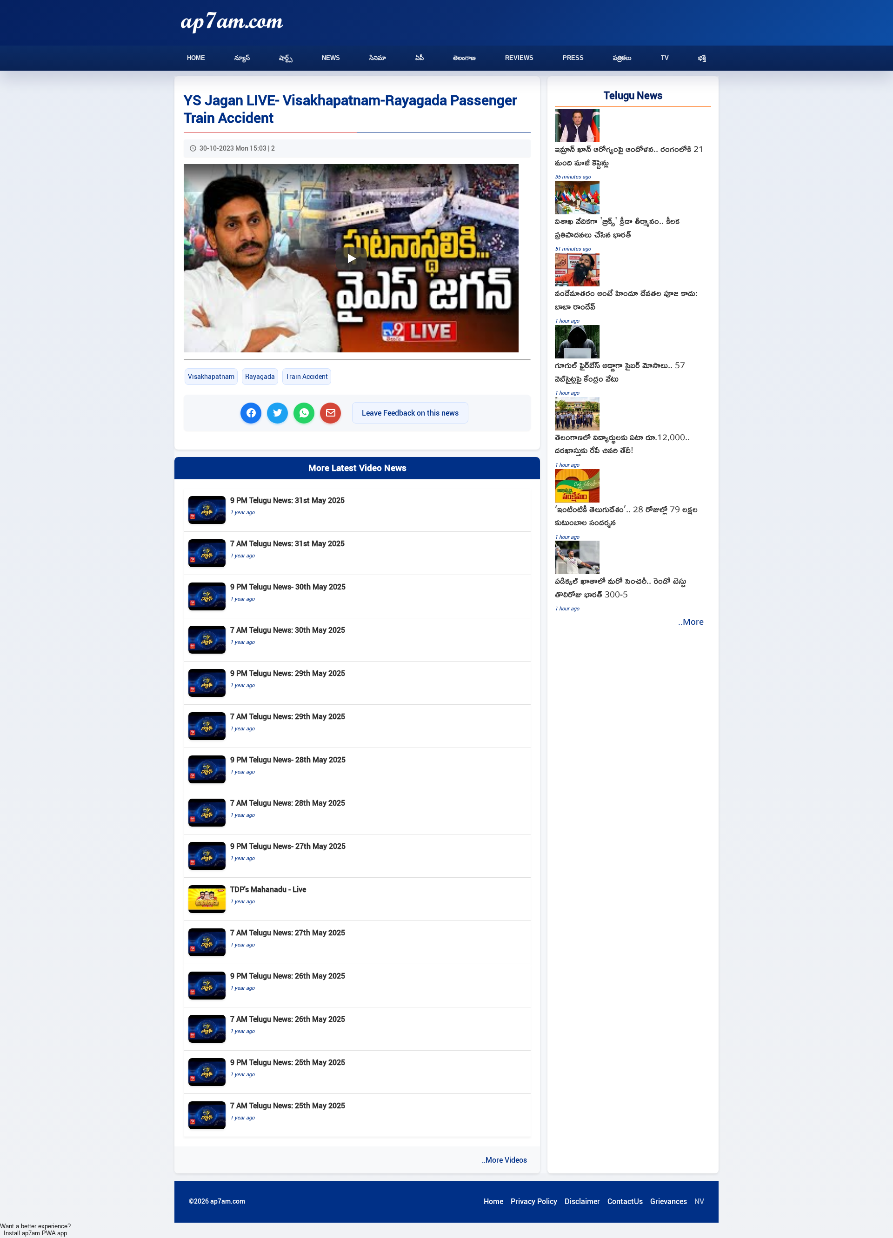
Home (196, 57)
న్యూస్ (242, 57)
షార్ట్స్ (286, 57)
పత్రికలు (622, 57)
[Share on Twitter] (277, 413)
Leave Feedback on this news (410, 413)
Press (573, 57)
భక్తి (702, 57)
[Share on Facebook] (250, 413)
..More (691, 622)
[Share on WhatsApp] (303, 413)
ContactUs (625, 1201)
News (331, 57)
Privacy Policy (534, 1201)
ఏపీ (419, 57)
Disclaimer (582, 1201)
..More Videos (504, 1160)
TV (665, 57)
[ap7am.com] (232, 22)
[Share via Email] (330, 413)
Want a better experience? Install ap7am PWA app (35, 1230)
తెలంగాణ (464, 57)
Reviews (519, 57)
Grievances (668, 1201)
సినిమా (377, 57)
